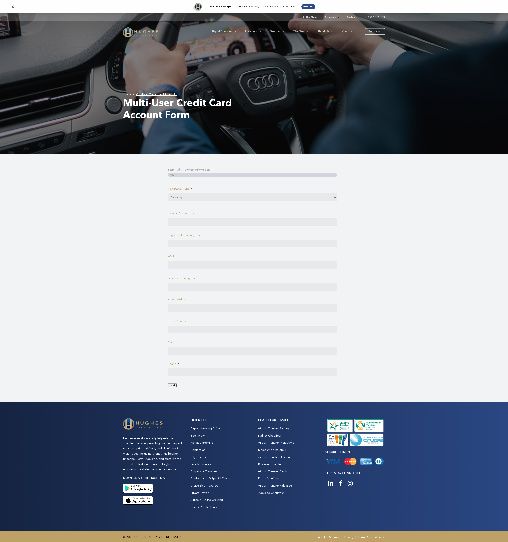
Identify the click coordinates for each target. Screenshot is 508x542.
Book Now (197, 435)
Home (127, 94)
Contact (319, 537)
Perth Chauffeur (268, 478)
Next (172, 385)
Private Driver (199, 493)
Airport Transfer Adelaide (275, 485)
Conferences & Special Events (210, 478)
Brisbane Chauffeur (271, 464)
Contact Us (197, 450)
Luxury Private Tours (203, 507)
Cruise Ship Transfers (204, 485)
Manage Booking (201, 442)
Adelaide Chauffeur (271, 493)
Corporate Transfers (203, 471)
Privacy (349, 537)
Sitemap (334, 537)
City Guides (198, 457)
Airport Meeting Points (205, 428)
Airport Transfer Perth (272, 471)
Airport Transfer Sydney (273, 428)
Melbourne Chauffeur (272, 450)
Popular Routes (200, 464)
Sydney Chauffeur (269, 435)
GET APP (308, 6)
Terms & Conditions (371, 537)
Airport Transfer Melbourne (276, 442)
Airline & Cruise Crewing (206, 500)
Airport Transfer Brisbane (275, 457)
